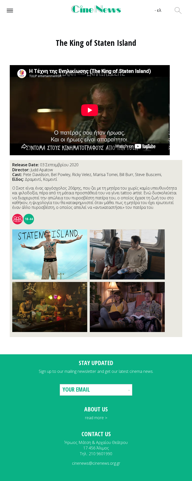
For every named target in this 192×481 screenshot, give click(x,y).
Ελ (159, 10)
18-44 (29, 219)
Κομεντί (50, 179)
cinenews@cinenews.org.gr (96, 463)
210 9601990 (100, 453)
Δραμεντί (33, 179)
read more (94, 417)
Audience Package (17, 219)
